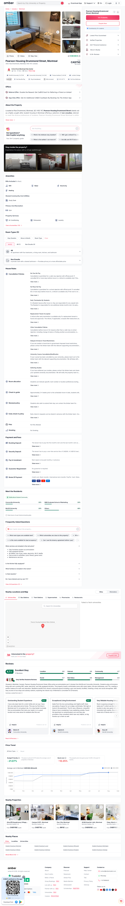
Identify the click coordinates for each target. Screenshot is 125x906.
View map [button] (32, 71)
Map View (34, 56)
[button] (23, 877)
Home (7, 9)
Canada (14, 9)
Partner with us (49, 888)
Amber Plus (67, 877)
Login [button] (109, 3)
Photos (11, 56)
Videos (22, 56)
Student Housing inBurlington (100, 846)
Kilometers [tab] (113, 592)
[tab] (10, 597)
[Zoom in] (8, 637)
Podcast (66, 870)
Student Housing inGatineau (42, 849)
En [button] (101, 3)
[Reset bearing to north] (8, 642)
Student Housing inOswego (99, 849)
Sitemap (86, 885)
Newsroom (67, 874)
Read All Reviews (11, 738)
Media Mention (68, 881)
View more (35, 446)
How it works (49, 874)
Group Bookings (50, 881)
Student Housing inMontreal (13, 846)
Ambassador (68, 885)
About (47, 870)
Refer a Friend (49, 877)
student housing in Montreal (34, 113)
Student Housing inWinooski (71, 846)
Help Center (88, 870)
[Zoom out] (8, 639)
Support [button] (90, 3)
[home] (9, 3)
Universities (48, 892)
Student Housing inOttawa (13, 849)
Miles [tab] (101, 592)
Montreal (22, 9)
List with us (48, 885)
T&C (85, 877)
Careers (47, 896)
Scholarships (68, 888)
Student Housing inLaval (41, 846)
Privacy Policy (88, 881)
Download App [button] (76, 3)
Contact (86, 874)
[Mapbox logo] (10, 646)
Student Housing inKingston (71, 849)
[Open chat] (121, 902)
